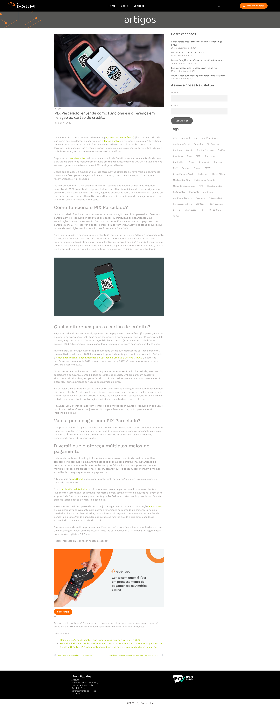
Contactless (179, 162)
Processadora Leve (182, 204)
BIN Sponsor (155, 506)
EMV (175, 168)
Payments (194, 192)
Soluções (139, 5)
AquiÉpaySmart (210, 138)
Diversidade (204, 162)
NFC (201, 186)
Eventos (185, 168)
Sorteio (176, 210)
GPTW (207, 168)
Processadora (215, 198)
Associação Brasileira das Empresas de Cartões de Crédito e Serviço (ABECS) (99, 357)
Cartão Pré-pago (205, 150)
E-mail (174, 105)
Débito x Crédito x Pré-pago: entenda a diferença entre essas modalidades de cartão (108, 647)
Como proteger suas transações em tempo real (194, 68)
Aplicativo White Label (75, 489)
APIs (175, 138)
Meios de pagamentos (184, 186)
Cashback (178, 156)
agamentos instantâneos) (120, 137)
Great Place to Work (183, 174)
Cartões (221, 150)
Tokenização (190, 210)
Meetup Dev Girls (181, 180)
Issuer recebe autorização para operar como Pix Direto (198, 76)
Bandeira (198, 144)
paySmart (77, 479)
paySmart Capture (182, 198)
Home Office (218, 174)
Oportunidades (214, 186)
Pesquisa (200, 198)
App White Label (189, 138)
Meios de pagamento (204, 180)
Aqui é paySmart (181, 144)
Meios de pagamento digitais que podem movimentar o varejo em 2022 (100, 640)
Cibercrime (210, 156)
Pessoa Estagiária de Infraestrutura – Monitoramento (197, 60)
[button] (219, 5)
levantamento (77, 158)
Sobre (124, 5)
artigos (140, 19)
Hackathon (202, 174)
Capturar (177, 150)
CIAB (198, 156)
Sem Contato (216, 204)
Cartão (189, 150)
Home (111, 5)
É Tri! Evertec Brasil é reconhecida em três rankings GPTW (196, 43)
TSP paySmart (215, 210)
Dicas (191, 162)
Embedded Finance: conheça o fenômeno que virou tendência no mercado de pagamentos (111, 643)
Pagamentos (179, 192)
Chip (189, 156)
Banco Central (112, 141)
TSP (202, 210)
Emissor (218, 162)
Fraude (197, 168)
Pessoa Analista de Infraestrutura (187, 52)
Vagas (176, 216)
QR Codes (200, 204)
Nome (174, 92)
